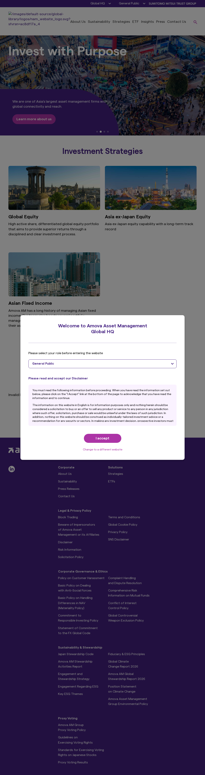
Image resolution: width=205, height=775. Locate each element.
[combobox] (102, 363)
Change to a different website (102, 449)
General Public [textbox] (43, 363)
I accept (102, 438)
